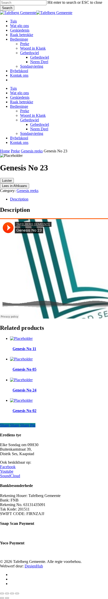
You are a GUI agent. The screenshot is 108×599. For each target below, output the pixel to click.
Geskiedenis (19, 97)
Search (7, 8)
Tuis (13, 88)
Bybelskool (19, 138)
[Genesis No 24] (21, 380)
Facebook (8, 467)
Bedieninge (19, 106)
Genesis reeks (32, 151)
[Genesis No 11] (21, 338)
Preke (24, 111)
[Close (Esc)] (17, 593)
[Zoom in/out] (2, 593)
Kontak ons (19, 142)
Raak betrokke (21, 102)
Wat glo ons (19, 93)
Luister (7, 180)
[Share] (12, 593)
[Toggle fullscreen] (7, 593)
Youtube (6, 471)
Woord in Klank (33, 115)
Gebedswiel (29, 120)
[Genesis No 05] (21, 359)
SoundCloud (10, 476)
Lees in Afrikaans (14, 186)
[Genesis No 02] (21, 400)
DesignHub (34, 566)
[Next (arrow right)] (7, 598)
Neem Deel (39, 129)
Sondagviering (31, 133)
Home (5, 151)
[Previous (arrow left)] (2, 598)
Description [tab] (19, 199)
